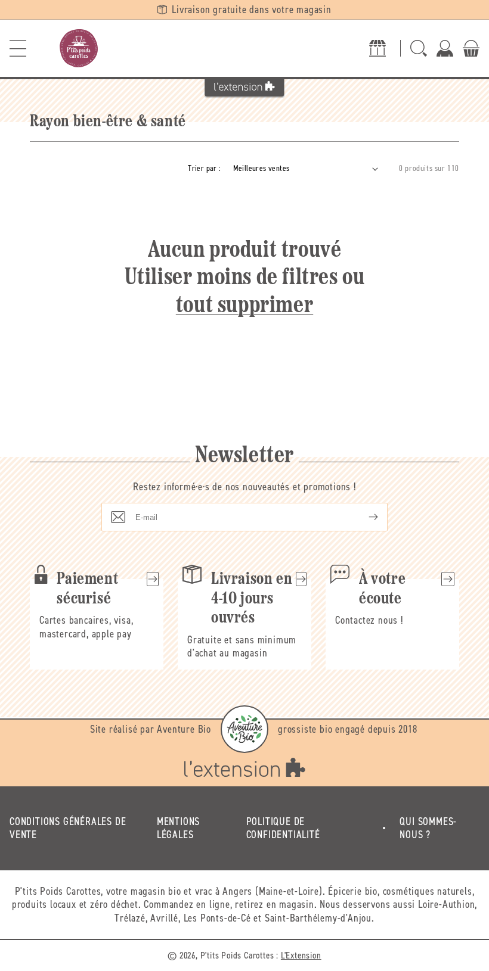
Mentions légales (178, 828)
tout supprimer (244, 306)
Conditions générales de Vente (68, 828)
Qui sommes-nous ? (428, 828)
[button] (18, 48)
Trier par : (204, 168)
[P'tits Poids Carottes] (79, 48)
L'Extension (301, 955)
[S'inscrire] (363, 517)
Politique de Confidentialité (283, 828)
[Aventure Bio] (244, 729)
